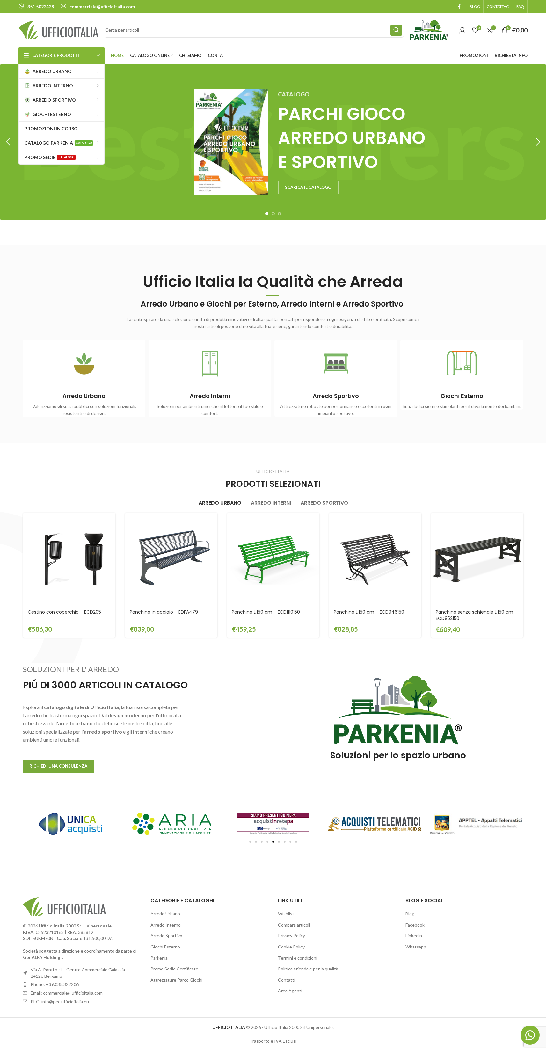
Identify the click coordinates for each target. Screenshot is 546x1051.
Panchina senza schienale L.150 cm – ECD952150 (476, 615)
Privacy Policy (291, 935)
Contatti (286, 980)
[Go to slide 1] (266, 213)
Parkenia (159, 958)
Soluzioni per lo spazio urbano (398, 755)
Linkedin (413, 935)
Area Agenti (290, 990)
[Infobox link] (36, 6)
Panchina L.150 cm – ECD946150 (369, 612)
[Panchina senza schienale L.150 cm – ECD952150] (477, 559)
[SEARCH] (396, 30)
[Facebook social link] (459, 7)
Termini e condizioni (297, 958)
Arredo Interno (165, 924)
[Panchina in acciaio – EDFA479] (171, 559)
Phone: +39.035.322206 (55, 984)
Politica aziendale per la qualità (308, 968)
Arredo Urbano (165, 913)
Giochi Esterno (165, 946)
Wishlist (286, 913)
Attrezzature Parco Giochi (176, 980)
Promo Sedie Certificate (174, 968)
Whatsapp (415, 946)
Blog (409, 913)
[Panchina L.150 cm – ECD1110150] (273, 559)
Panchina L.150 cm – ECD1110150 (266, 612)
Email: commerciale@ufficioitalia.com (67, 993)
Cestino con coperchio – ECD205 (64, 612)
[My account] (462, 30)
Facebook (415, 924)
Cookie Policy (291, 946)
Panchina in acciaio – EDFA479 (164, 612)
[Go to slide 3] (279, 213)
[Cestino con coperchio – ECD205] (69, 559)
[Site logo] (58, 29)
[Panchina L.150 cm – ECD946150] (375, 559)
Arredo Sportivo (166, 935)
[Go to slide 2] (273, 213)
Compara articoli (294, 924)
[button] (8, 142)
